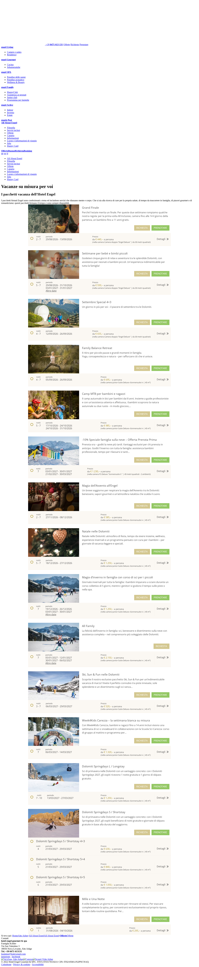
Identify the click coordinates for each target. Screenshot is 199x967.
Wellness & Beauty (16, 82)
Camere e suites (14, 52)
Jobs (9, 143)
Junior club (12, 97)
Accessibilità (38, 964)
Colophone (6, 964)
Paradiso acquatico (15, 79)
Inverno (10, 112)
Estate (10, 115)
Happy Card (12, 146)
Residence (11, 54)
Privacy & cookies (21, 964)
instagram (5, 956)
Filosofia (11, 127)
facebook (16, 956)
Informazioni (13, 138)
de (2, 153)
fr (7, 153)
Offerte (66, 44)
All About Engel (14, 158)
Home (15, 935)
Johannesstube (13, 67)
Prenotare (84, 44)
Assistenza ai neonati (16, 95)
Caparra (10, 135)
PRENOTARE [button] (160, 227)
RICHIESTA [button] (142, 227)
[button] (99, 239)
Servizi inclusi (13, 130)
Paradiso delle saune (16, 77)
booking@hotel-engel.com (13, 954)
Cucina (10, 64)
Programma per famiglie (18, 100)
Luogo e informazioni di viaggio (22, 140)
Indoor (10, 110)
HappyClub (12, 92)
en (5, 153)
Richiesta (75, 44)
